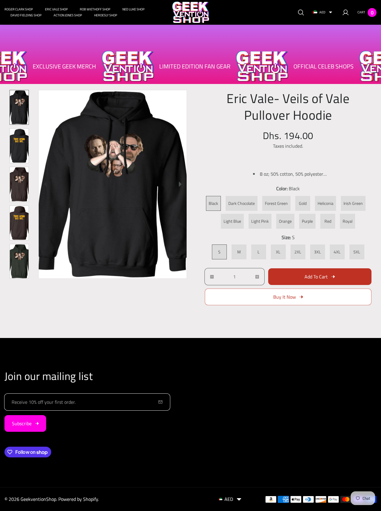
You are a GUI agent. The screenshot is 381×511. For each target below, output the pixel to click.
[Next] (180, 184)
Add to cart (316, 276)
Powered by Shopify (78, 499)
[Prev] (45, 184)
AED (322, 12)
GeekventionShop (38, 499)
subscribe (22, 423)
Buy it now (284, 296)
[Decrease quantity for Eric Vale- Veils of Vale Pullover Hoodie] (209, 276)
